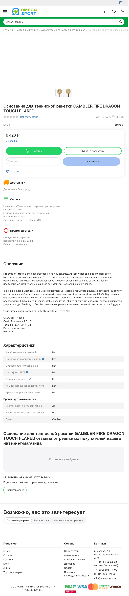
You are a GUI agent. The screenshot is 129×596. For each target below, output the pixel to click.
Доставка (69, 563)
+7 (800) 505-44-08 (105, 569)
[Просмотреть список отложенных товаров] (114, 11)
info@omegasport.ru (105, 578)
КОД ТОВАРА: (103, 116)
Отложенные (71, 555)
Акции (6, 567)
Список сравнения (74, 559)
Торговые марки (13, 572)
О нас (6, 551)
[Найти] (121, 22)
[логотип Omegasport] (24, 11)
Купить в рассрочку (92, 151)
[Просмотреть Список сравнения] (105, 11)
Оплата (68, 567)
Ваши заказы (71, 551)
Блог (6, 563)
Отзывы (8, 555)
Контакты (8, 559)
